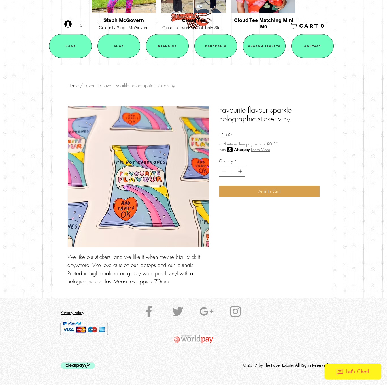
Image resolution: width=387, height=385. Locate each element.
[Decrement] (223, 171)
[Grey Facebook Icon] (148, 311)
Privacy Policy (72, 312)
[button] (308, 26)
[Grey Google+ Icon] (206, 311)
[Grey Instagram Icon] (235, 311)
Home (73, 85)
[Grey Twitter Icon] (177, 311)
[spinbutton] (232, 171)
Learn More (260, 149)
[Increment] (240, 171)
